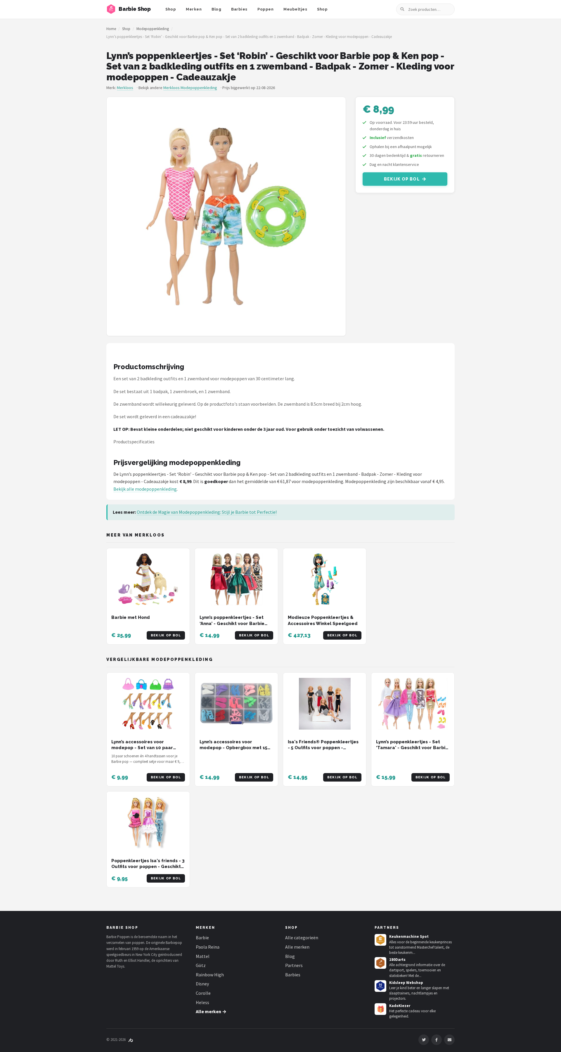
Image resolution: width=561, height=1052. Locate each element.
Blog (216, 9)
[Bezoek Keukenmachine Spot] (380, 940)
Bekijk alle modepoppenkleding (145, 489)
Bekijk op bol (402, 179)
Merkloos (125, 87)
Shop (170, 9)
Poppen (265, 9)
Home (111, 28)
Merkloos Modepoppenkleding (190, 87)
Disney (202, 984)
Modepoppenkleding (152, 28)
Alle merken (297, 947)
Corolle (203, 993)
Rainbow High (210, 975)
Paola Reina (207, 947)
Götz (201, 965)
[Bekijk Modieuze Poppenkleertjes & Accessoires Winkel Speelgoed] (324, 579)
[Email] (449, 1039)
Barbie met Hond (130, 617)
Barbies (239, 9)
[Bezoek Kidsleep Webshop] (380, 986)
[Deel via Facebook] (436, 1039)
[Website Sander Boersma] (131, 1039)
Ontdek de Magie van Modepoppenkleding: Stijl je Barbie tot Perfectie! (207, 512)
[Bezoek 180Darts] (380, 963)
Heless (202, 1002)
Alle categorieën (301, 937)
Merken (194, 9)
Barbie (202, 937)
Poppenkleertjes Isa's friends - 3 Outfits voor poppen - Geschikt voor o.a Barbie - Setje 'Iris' (148, 866)
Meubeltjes (295, 9)
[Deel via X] (423, 1039)
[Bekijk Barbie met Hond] (148, 579)
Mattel (202, 956)
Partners (294, 965)
